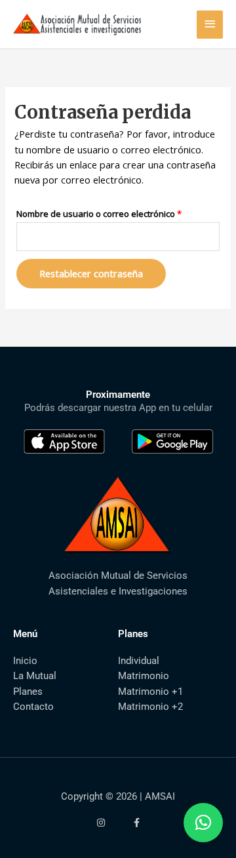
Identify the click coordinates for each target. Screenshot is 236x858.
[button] (203, 822)
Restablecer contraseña (91, 273)
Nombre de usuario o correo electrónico (117, 212)
